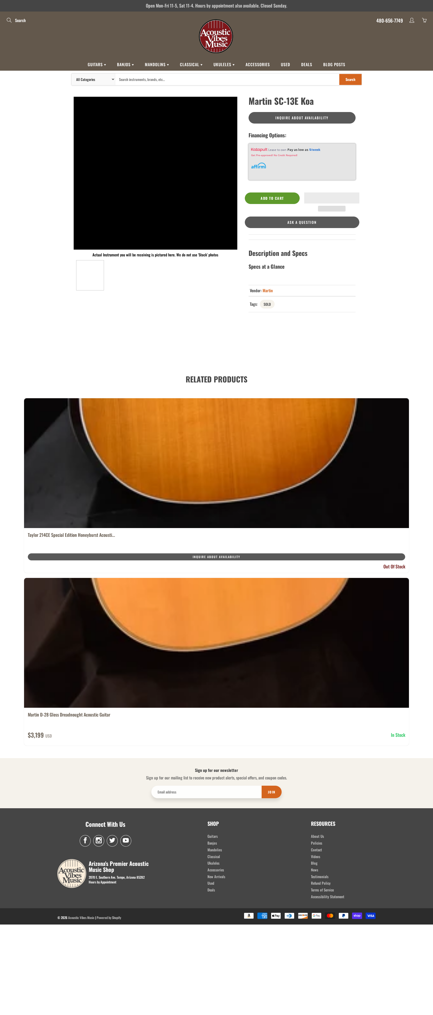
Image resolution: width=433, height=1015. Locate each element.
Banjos (124, 64)
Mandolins (156, 64)
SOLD (267, 304)
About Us (317, 836)
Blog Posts (334, 64)
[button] (331, 198)
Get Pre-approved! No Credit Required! (274, 155)
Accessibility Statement (327, 896)
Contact (316, 849)
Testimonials (320, 876)
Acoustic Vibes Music (81, 917)
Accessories (258, 64)
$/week (314, 149)
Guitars (96, 64)
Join (271, 791)
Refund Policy (321, 883)
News (314, 869)
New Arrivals (216, 876)
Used (285, 64)
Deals (306, 64)
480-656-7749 (389, 20)
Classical (190, 64)
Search (350, 79)
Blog (314, 863)
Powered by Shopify (109, 917)
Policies (316, 843)
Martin (268, 290)
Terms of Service (322, 889)
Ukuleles (223, 64)
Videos (315, 856)
